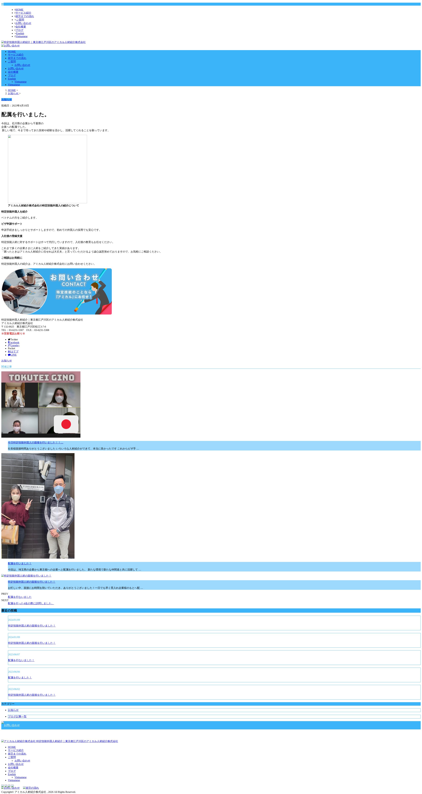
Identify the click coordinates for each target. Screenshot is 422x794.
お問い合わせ (23, 23)
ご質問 (20, 19)
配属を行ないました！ (21, 660)
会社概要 (20, 26)
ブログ (19, 30)
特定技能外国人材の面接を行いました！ (31, 581)
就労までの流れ (24, 16)
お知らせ (6, 360)
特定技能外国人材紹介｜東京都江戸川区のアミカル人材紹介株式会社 (77, 741)
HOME (19, 9)
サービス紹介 (23, 12)
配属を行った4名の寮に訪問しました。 (31, 603)
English (20, 33)
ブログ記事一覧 (17, 716)
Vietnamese (21, 36)
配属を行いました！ (20, 563)
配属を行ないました (20, 597)
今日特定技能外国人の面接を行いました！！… (35, 442)
